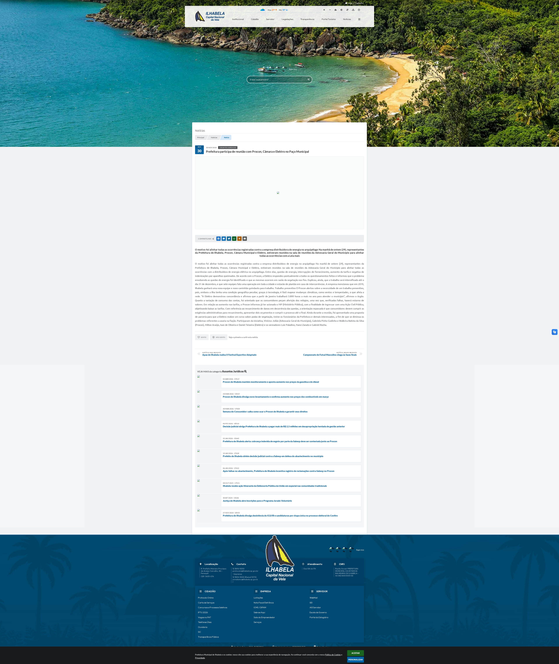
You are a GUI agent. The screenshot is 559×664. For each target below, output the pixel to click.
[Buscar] (308, 79)
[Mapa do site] (353, 10)
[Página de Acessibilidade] (359, 10)
